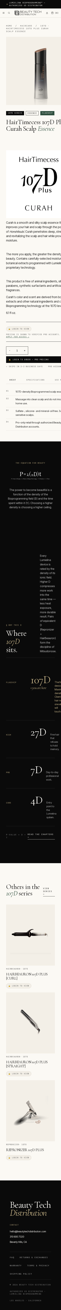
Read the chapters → (41, 835)
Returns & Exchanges (34, 1257)
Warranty (16, 1265)
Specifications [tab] (35, 380)
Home (9, 26)
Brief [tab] (12, 380)
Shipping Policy (21, 1274)
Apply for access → (17, 337)
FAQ (12, 1257)
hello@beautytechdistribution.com (28, 1231)
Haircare (26, 26)
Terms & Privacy (38, 1265)
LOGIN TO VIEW (18, 329)
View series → (47, 891)
